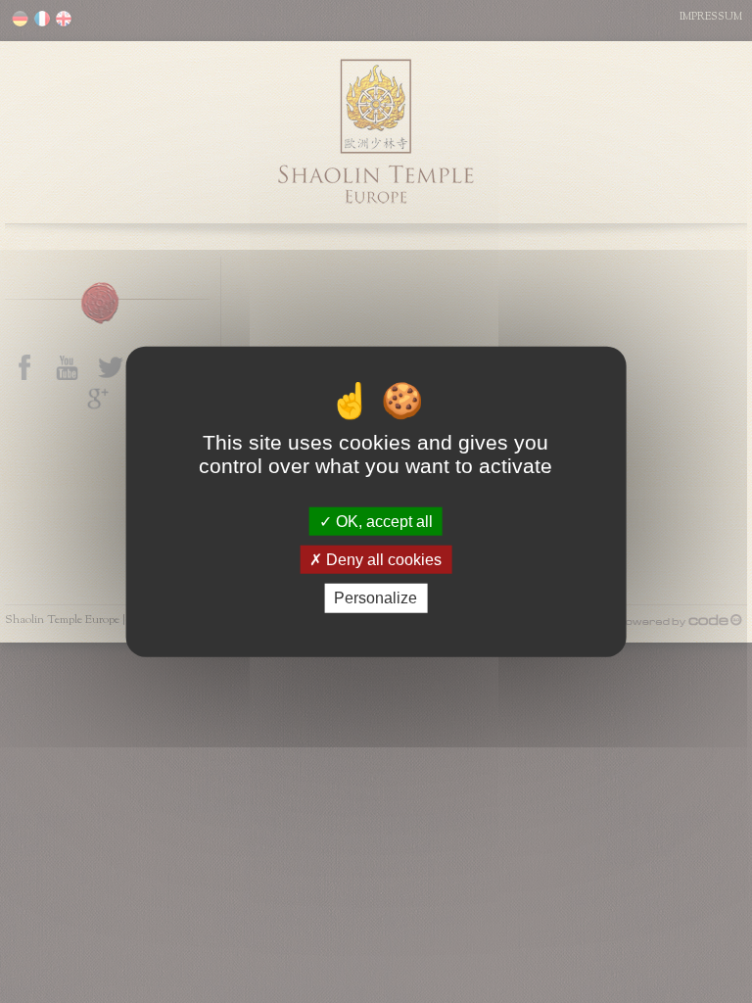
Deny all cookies (382, 559)
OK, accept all (382, 521)
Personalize (375, 598)
